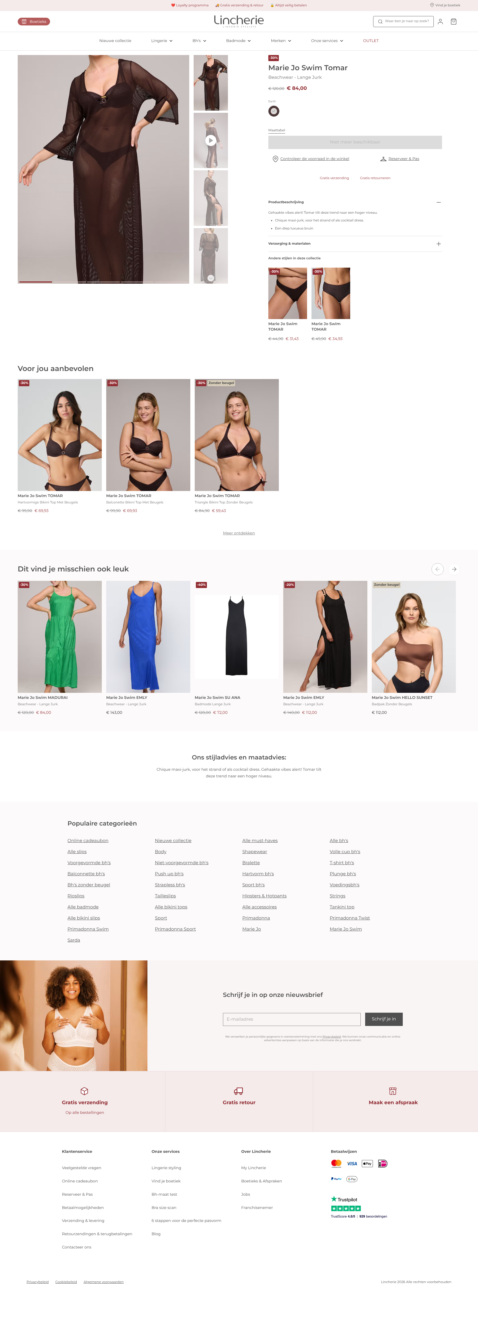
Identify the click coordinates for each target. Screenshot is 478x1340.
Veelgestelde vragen (81, 1167)
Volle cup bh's (345, 852)
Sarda (73, 940)
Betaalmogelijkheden (83, 1207)
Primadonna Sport (175, 929)
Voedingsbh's (344, 885)
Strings (337, 896)
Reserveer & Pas (403, 158)
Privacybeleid (332, 1036)
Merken (278, 40)
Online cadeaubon (87, 840)
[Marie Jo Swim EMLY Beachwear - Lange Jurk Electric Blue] (148, 637)
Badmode (236, 40)
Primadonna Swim (88, 929)
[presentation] (438, 569)
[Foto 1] (35, 282)
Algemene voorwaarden (104, 1282)
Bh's (197, 40)
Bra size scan (164, 1207)
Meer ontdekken (239, 533)
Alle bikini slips (83, 918)
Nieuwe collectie (115, 40)
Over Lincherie (256, 1151)
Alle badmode (83, 907)
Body (161, 852)
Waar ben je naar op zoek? (407, 21)
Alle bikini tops (171, 907)
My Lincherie (253, 1167)
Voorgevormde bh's (89, 863)
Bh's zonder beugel (88, 885)
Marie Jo (251, 929)
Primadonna (256, 918)
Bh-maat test (164, 1194)
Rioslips (75, 896)
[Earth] (273, 111)
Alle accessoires (259, 907)
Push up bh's (169, 874)
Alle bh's (339, 840)
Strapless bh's (170, 885)
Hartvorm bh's (258, 874)
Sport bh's (253, 885)
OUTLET (371, 40)
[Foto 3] (103, 282)
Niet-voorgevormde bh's (182, 863)
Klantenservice (77, 1151)
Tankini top (342, 907)
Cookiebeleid (66, 1282)
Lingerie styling (166, 1167)
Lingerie (159, 40)
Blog (156, 1233)
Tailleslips (165, 896)
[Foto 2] (69, 282)
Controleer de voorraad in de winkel (314, 158)
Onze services (324, 40)
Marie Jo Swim (346, 929)
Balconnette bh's (86, 874)
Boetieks (38, 21)
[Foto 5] (171, 282)
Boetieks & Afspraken (261, 1181)
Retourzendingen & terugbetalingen (97, 1233)
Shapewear (254, 852)
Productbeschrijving (286, 202)
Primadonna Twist (350, 918)
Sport (161, 918)
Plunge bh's (343, 874)
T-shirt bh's (342, 863)
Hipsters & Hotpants (264, 896)
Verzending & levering (83, 1220)
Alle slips (77, 852)
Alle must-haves (260, 840)
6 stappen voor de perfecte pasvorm (186, 1220)
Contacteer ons (76, 1247)
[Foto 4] (137, 282)
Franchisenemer (257, 1207)
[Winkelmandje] (453, 21)
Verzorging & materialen (289, 244)
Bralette (251, 863)
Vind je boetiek (166, 1181)
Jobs (245, 1194)
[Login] (440, 21)
